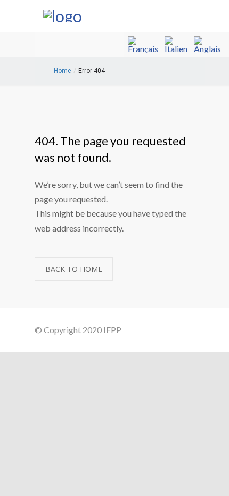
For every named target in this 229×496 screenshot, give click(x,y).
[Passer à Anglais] (207, 44)
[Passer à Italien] (176, 44)
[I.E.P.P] (106, 16)
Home (62, 71)
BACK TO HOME (73, 269)
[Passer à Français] (143, 44)
